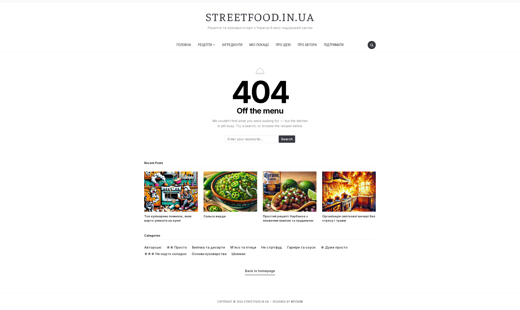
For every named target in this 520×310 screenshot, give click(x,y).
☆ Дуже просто (334, 247)
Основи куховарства (209, 254)
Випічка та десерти (208, 247)
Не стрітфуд (271, 247)
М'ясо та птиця (243, 247)
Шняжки (238, 254)
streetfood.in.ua (260, 16)
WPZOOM (297, 301)
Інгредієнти (232, 45)
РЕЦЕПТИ (205, 45)
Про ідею (283, 45)
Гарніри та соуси (301, 247)
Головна (184, 45)
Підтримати (333, 45)
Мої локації (259, 45)
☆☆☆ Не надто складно (165, 254)
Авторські (152, 247)
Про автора (307, 45)
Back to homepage (260, 271)
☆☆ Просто (177, 247)
